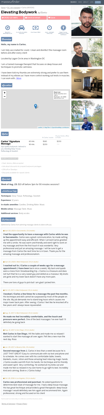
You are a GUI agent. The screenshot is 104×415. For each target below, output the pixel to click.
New (80, 2)
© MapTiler (46, 127)
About (85, 2)
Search (74, 2)
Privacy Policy (21, 404)
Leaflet (40, 127)
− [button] (4, 96)
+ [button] (4, 92)
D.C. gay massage (13, 8)
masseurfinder (10, 2)
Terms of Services (8, 404)
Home (3, 8)
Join (91, 2)
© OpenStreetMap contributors (59, 127)
